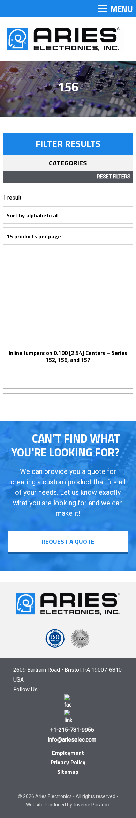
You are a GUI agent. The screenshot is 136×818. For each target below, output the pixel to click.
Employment (68, 753)
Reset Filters (113, 176)
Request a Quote (68, 541)
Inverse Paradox (92, 805)
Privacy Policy (68, 762)
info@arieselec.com (72, 739)
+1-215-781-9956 (72, 730)
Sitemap (67, 771)
